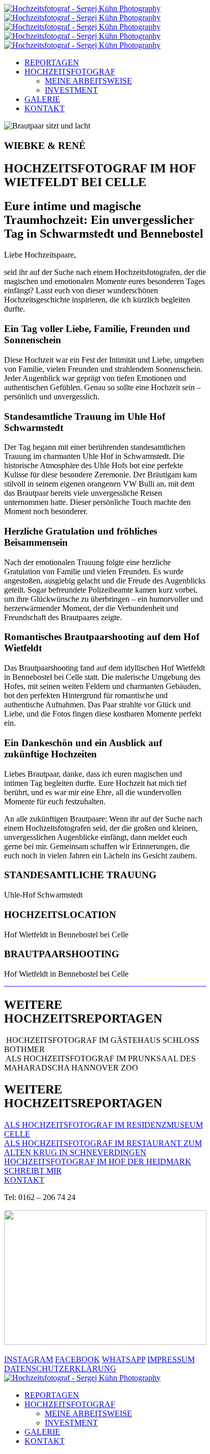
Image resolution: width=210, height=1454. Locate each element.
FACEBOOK (77, 1359)
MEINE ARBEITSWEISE (88, 80)
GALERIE (42, 99)
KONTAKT (44, 108)
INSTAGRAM (28, 1359)
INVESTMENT (71, 90)
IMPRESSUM (171, 1359)
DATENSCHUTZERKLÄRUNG (60, 1368)
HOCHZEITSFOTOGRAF (69, 71)
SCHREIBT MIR (33, 1170)
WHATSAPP (123, 1359)
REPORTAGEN (51, 62)
